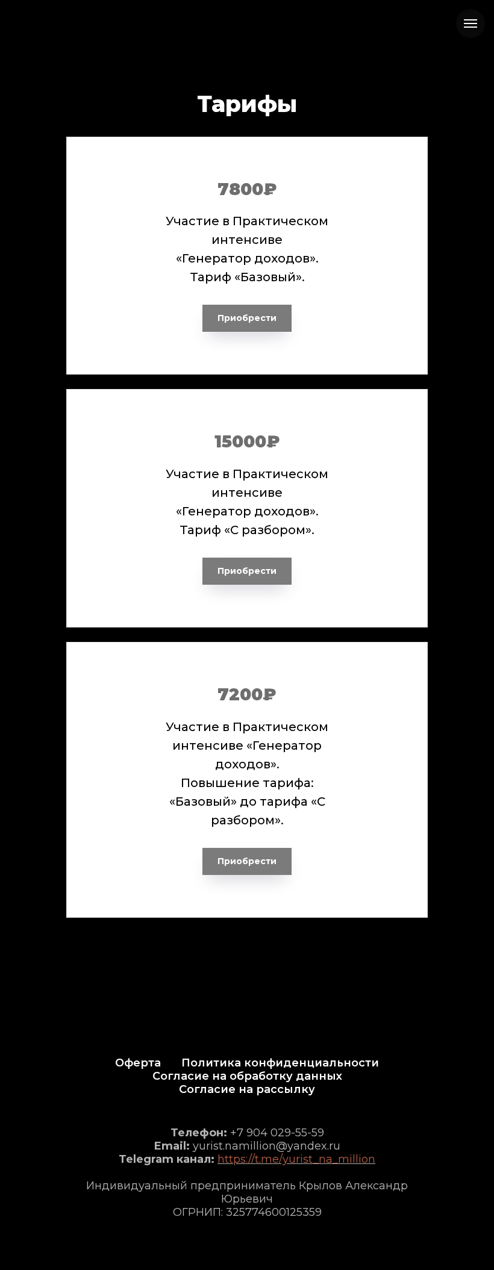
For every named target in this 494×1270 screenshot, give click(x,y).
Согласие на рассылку (247, 1089)
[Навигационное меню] (470, 23)
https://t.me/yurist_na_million (296, 1159)
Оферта (138, 1062)
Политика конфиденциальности (280, 1062)
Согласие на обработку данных (247, 1076)
